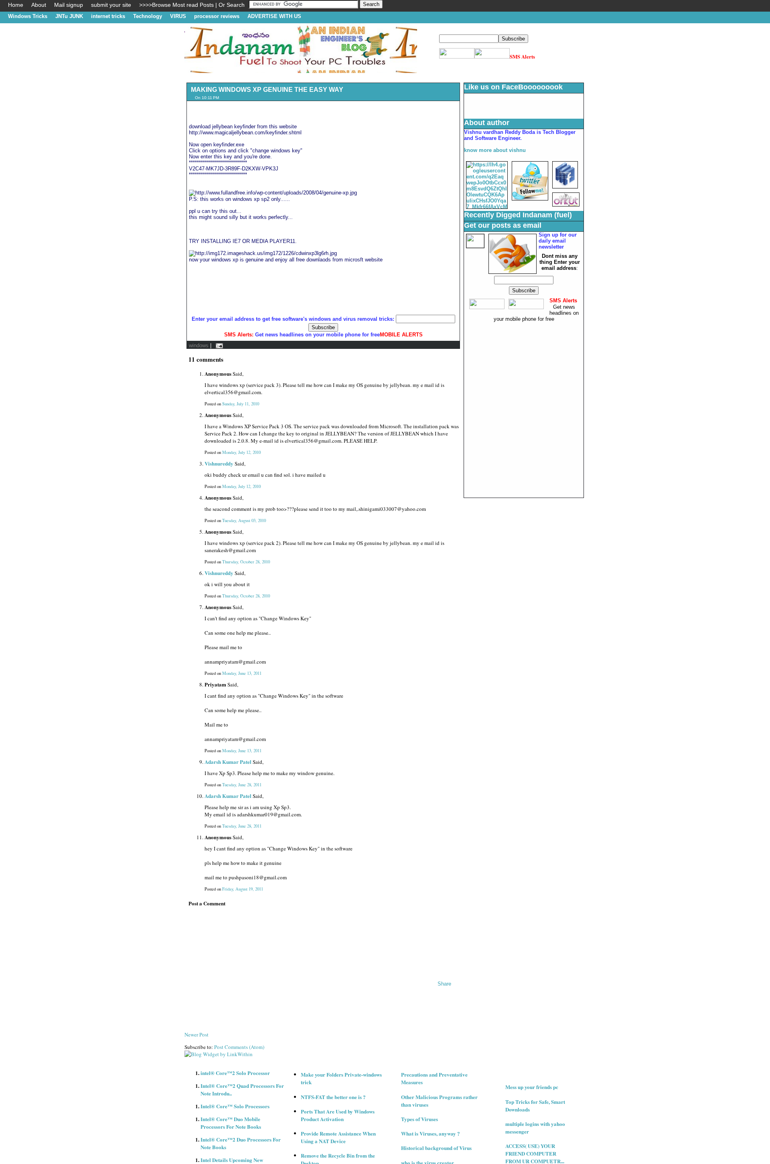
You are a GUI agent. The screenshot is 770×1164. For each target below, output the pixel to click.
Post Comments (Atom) (239, 1047)
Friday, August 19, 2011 (242, 889)
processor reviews (216, 16)
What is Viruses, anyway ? (430, 1133)
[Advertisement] (330, 76)
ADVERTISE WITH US (274, 16)
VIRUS (178, 16)
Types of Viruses (419, 1119)
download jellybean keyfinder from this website (243, 126)
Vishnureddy (219, 463)
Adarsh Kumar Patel (228, 761)
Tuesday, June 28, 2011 (241, 784)
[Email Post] (218, 345)
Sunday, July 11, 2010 (240, 404)
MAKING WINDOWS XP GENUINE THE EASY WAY (267, 89)
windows (199, 345)
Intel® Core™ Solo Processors (235, 1106)
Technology (147, 16)
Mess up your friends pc (531, 1087)
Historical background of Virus (436, 1148)
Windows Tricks (27, 16)
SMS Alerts (522, 56)
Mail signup (68, 5)
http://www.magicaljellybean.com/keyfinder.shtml (245, 133)
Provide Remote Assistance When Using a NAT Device (338, 1137)
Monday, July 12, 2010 (241, 452)
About (38, 5)
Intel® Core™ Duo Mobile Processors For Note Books (231, 1122)
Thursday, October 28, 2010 (246, 562)
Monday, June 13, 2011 (241, 673)
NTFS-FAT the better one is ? (333, 1097)
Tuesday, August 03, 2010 (244, 520)
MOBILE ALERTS (401, 335)
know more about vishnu (495, 150)
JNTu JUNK (69, 16)
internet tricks (108, 16)
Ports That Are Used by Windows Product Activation (338, 1115)
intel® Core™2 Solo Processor (235, 1073)
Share (444, 984)
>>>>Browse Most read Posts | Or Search (192, 5)
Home (15, 5)
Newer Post (196, 1034)
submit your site (111, 5)
